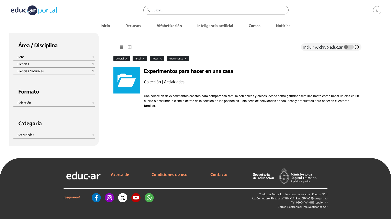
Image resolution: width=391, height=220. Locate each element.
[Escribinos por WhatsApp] (149, 197)
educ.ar (266, 194)
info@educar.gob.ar (315, 206)
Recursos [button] (133, 25)
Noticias (283, 25)
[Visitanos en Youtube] (136, 197)
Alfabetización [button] (169, 25)
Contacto (218, 174)
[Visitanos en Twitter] (122, 197)
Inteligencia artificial (215, 25)
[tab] (122, 47)
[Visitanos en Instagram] (109, 197)
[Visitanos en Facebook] (96, 197)
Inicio (105, 25)
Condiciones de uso (170, 174)
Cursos (254, 25)
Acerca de (120, 174)
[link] (377, 10)
